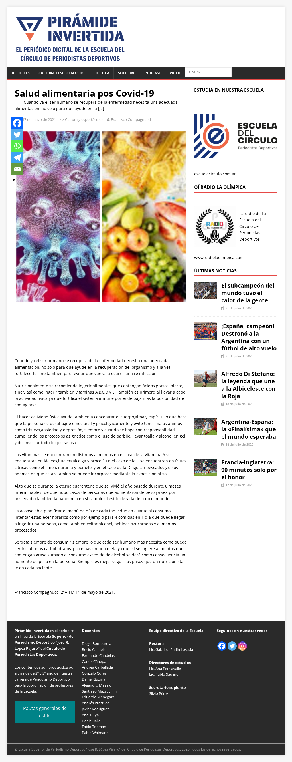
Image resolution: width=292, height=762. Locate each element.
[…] (101, 108)
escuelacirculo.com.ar (215, 174)
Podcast (153, 73)
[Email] (17, 169)
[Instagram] (242, 646)
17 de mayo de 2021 (39, 119)
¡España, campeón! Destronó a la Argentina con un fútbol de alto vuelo (249, 337)
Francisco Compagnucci (131, 119)
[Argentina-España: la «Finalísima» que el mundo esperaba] (205, 432)
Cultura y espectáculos (61, 73)
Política (101, 73)
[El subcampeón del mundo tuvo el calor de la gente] (205, 295)
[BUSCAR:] (208, 71)
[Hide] (13, 180)
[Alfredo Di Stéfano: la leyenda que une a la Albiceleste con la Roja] (205, 384)
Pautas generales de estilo (45, 712)
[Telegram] (17, 157)
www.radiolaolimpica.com (219, 257)
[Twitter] (17, 134)
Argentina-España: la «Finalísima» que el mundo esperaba (248, 429)
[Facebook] (17, 123)
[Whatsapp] (17, 146)
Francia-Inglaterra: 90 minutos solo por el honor (249, 469)
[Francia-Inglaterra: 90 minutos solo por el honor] (205, 472)
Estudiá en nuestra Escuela (229, 90)
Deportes (21, 73)
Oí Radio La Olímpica (220, 187)
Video (175, 73)
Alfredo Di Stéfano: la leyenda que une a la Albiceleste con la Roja (248, 385)
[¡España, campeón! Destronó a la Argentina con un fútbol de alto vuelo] (205, 336)
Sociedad (127, 73)
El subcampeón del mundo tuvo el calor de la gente (247, 293)
